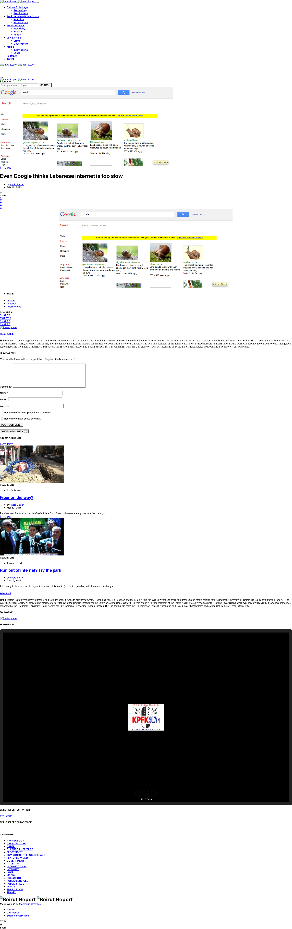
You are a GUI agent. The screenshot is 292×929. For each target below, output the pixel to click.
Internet (18, 31)
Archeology (20, 10)
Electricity (19, 28)
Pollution (19, 19)
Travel (10, 58)
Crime (17, 40)
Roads (17, 34)
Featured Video (17, 857)
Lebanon (11, 303)
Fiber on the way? (16, 497)
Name (4, 392)
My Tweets (6, 815)
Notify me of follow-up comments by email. (28, 412)
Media (10, 46)
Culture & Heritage (17, 7)
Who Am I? (5, 593)
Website (4, 406)
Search (45, 85)
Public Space (21, 22)
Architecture (21, 13)
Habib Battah (17, 184)
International (21, 49)
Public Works (14, 306)
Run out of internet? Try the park (30, 570)
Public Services (16, 25)
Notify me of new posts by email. (22, 418)
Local (17, 52)
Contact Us (13, 912)
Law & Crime (14, 37)
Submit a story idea (18, 915)
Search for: (6, 81)
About (10, 909)
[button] (138, 793)
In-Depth (12, 55)
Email (4, 399)
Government (21, 43)
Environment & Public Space (23, 16)
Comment (6, 386)
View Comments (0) (14, 431)
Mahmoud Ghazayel (30, 903)
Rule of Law (15, 889)
